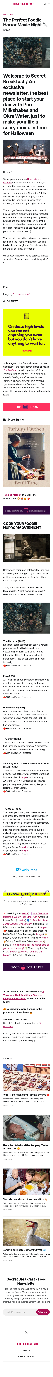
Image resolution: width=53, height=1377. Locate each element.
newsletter (8, 15)
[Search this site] (45, 4)
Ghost (32, 1356)
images (39, 934)
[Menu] (49, 4)
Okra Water (11, 951)
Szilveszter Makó (21, 294)
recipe (24, 777)
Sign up (26, 1350)
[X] (26, 1332)
